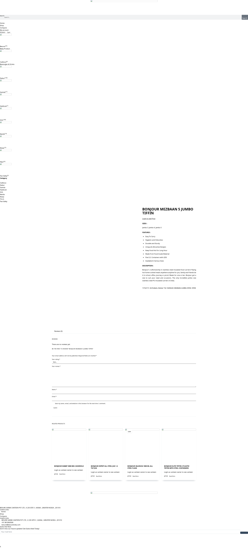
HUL (1, 120)
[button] (124, 21)
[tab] (58, 331)
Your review (56, 366)
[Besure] (124, 39)
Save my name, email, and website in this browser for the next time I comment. (80, 403)
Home (2, 23)
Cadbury (3, 62)
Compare (3, 28)
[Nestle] (124, 127)
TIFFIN (194, 288)
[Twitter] (124, 537)
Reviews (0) (58, 331)
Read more (62, 474)
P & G (2, 199)
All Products (154, 288)
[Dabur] (124, 71)
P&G (1, 162)
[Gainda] (124, 85)
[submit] (244, 533)
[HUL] (124, 113)
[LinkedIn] (124, 540)
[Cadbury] (124, 55)
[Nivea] (124, 141)
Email (54, 396)
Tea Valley (3, 176)
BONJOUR (170, 288)
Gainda (2, 92)
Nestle (2, 134)
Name (54, 389)
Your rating (56, 359)
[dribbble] (124, 542)
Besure (2, 46)
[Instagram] (124, 544)
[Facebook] (124, 535)
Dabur (2, 78)
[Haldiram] (124, 99)
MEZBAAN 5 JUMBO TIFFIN (182, 288)
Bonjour (160, 288)
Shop (2, 25)
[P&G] (124, 155)
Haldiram (3, 106)
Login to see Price (148, 219)
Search (2, 16)
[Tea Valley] (124, 169)
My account (4, 30)
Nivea (2, 148)
